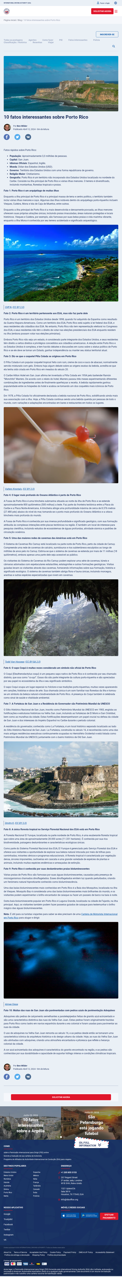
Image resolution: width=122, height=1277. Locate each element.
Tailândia (37, 1186)
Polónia (36, 1196)
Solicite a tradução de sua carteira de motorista (23, 1156)
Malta (6, 1196)
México (36, 1175)
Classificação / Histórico (15, 42)
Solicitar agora (102, 11)
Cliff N (8, 307)
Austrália (7, 1186)
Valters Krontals (13, 489)
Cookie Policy (55, 1252)
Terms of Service (20, 1252)
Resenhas (37, 42)
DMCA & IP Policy (86, 1252)
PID (60, 40)
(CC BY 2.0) (18, 307)
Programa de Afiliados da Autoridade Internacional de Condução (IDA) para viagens (37, 1159)
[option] (30, 1123)
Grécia (6, 1189)
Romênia (7, 1179)
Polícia (96, 40)
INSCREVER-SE (107, 34)
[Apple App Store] (70, 1215)
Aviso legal (8, 1269)
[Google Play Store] (89, 1215)
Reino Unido (8, 1175)
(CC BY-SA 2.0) (32, 661)
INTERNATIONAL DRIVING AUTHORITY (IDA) (17, 3)
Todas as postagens (13, 40)
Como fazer (47, 40)
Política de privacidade (56, 1255)
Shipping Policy (38, 1255)
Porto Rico (8, 1192)
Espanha (36, 1172)
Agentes (32, 40)
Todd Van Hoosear (14, 661)
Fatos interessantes (77, 40)
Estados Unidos (10, 1172)
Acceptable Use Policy (38, 1252)
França (36, 1182)
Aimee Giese (11, 1004)
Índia (35, 1192)
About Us (7, 1252)
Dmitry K (9, 823)
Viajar (51, 42)
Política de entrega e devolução (17, 1255)
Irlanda (6, 1182)
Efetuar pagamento (109, 1216)
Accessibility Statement (105, 1252)
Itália (35, 1179)
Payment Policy (70, 1252)
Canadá (36, 1189)
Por (20, 126)
